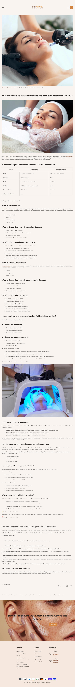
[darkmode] (71, 7)
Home (3, 87)
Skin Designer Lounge (34, 682)
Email (20, 624)
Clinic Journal (10, 87)
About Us (37, 654)
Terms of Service (39, 662)
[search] (67, 7)
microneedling (69, 156)
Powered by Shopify (46, 682)
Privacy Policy (38, 659)
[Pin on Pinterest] (71, 586)
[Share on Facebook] (63, 586)
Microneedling (5, 209)
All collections (38, 656)
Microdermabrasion (6, 266)
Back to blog (7, 584)
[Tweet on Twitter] (67, 586)
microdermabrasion (8, 158)
